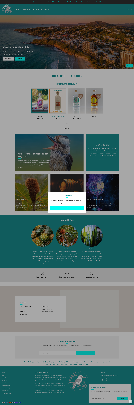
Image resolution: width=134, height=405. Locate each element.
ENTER (67, 208)
